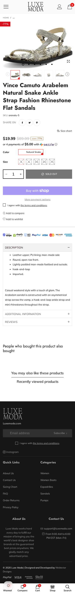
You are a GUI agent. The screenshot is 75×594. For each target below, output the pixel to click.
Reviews (11, 322)
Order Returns (11, 500)
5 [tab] (46, 64)
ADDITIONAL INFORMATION (23, 314)
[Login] (59, 6)
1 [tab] (23, 64)
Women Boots (48, 480)
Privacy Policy (10, 507)
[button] (8, 74)
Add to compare (14, 213)
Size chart (66, 130)
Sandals (45, 493)
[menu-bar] (8, 6)
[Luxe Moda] (35, 6)
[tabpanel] (37, 45)
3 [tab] (35, 64)
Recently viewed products (37, 381)
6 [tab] (52, 64)
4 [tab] (40, 64)
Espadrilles (46, 486)
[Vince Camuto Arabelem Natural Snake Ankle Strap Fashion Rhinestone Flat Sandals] (37, 45)
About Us (8, 473)
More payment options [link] (37, 199)
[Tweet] (29, 122)
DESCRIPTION (14, 247)
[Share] (22, 122)
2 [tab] (29, 64)
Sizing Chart (10, 486)
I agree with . (28, 205)
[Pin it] (36, 122)
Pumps (44, 500)
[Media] (68, 61)
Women (44, 473)
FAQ (5, 493)
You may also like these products (37, 373)
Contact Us (9, 480)
